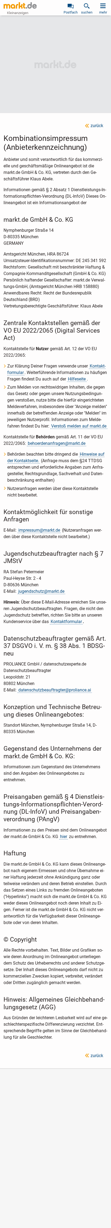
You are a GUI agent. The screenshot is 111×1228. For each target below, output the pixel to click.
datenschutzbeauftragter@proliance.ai (54, 690)
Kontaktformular (66, 621)
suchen (86, 12)
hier (63, 836)
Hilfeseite (77, 379)
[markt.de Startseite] (20, 5)
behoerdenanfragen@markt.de (56, 443)
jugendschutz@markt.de (41, 591)
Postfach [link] (71, 12)
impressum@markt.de (39, 530)
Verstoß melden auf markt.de (78, 426)
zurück (97, 125)
